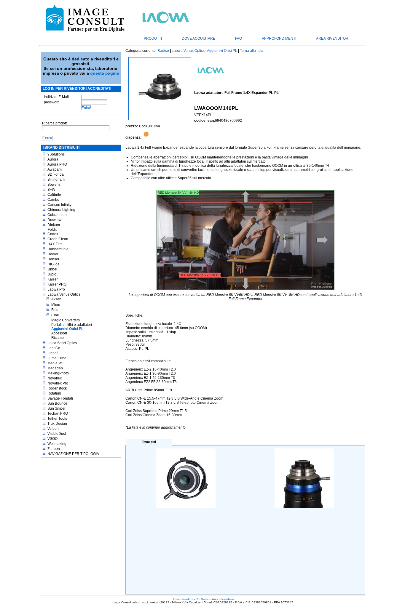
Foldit (52, 229)
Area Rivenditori (332, 38)
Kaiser (52, 279)
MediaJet (54, 363)
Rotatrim (54, 393)
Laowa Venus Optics (63, 294)
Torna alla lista (251, 51)
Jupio (51, 274)
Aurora (52, 159)
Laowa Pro (56, 289)
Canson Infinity (59, 205)
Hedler (52, 254)
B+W (51, 189)
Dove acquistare (198, 38)
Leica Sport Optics (62, 343)
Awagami (55, 169)
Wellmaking (56, 444)
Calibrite (54, 195)
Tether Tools (57, 418)
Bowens (53, 184)
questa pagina (104, 73)
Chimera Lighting (61, 210)
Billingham (56, 179)
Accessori (59, 333)
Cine (55, 315)
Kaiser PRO (56, 284)
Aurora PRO (57, 164)
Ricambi (58, 338)
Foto (54, 310)
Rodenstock (57, 388)
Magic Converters (65, 320)
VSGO (52, 439)
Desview (54, 220)
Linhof (52, 353)
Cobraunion (57, 215)
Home (176, 599)
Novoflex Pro (57, 383)
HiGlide (53, 264)
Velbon (53, 429)
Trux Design (57, 424)
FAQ (238, 38)
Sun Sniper (56, 408)
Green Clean (57, 239)
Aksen (56, 299)
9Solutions (56, 154)
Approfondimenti (279, 38)
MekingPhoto (58, 373)
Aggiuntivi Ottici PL (67, 329)
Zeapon (53, 449)
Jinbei (52, 269)
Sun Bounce (57, 403)
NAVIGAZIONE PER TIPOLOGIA (73, 454)
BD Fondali (56, 174)
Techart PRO (57, 413)
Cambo (53, 200)
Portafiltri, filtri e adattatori (71, 325)
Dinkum (53, 225)
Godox (52, 234)
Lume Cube (56, 358)
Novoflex (54, 378)
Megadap (55, 368)
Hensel (53, 259)
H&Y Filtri (55, 244)
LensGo (53, 348)
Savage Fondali (60, 398)
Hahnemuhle (57, 249)
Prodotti (153, 38)
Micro (55, 305)
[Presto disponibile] (146, 137)
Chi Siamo (203, 599)
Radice (163, 51)
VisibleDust (56, 434)
